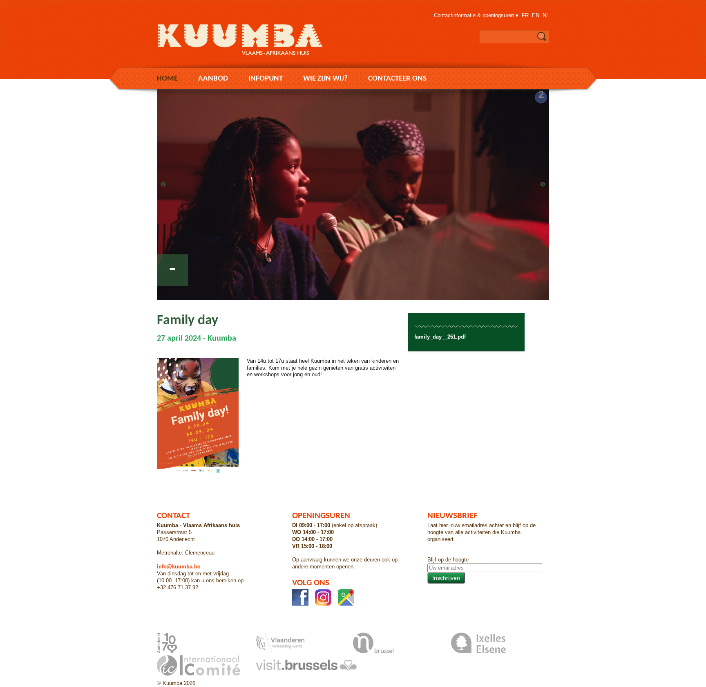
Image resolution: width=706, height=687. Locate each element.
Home (167, 79)
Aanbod (213, 79)
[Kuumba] (247, 57)
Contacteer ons (397, 79)
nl (546, 15)
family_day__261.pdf (440, 337)
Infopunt (265, 79)
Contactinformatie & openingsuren (474, 15)
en (535, 15)
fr (525, 15)
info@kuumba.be (178, 567)
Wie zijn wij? (325, 79)
